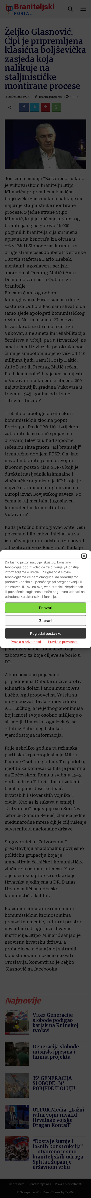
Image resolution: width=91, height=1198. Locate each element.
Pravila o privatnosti (26, 642)
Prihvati (45, 607)
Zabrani (45, 620)
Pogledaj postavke (45, 633)
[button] (84, 556)
